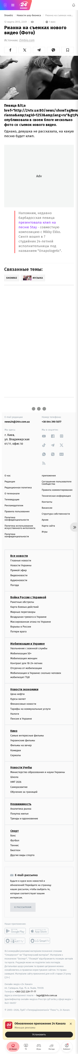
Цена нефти (17, 694)
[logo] (23, 5)
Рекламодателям (14, 505)
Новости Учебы (21, 767)
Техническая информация (56, 496)
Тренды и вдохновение (24, 818)
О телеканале (12, 493)
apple (40, 931)
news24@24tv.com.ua (17, 421)
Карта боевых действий (24, 606)
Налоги (14, 713)
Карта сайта (48, 526)
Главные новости (20, 560)
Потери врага (18, 631)
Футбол (14, 840)
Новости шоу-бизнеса (29, 15)
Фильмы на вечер (21, 745)
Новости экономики (24, 689)
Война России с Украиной (28, 597)
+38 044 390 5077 (51, 421)
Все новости (19, 556)
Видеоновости (19, 575)
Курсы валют (18, 698)
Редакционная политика (18, 488)
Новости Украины (21, 565)
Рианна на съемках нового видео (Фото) (59, 15)
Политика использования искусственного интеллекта (20, 527)
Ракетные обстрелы (22, 602)
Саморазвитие (19, 787)
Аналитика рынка (20, 808)
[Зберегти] (67, 50)
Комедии (15, 750)
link (44, 436)
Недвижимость (20, 804)
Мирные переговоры (22, 612)
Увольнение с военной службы (28, 648)
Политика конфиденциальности (17, 518)
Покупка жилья (19, 813)
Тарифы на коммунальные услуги (30, 708)
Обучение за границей (23, 791)
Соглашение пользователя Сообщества (56, 483)
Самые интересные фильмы (27, 735)
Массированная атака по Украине (30, 621)
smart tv (15, 941)
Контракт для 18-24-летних (26, 663)
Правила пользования (17, 511)
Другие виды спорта (22, 855)
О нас (8, 476)
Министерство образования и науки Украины (37, 772)
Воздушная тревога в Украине (28, 616)
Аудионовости (18, 580)
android (15, 931)
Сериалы (15, 755)
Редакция (10, 482)
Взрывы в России (20, 626)
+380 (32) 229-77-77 (25, 991)
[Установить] (39, 1029)
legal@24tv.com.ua (46, 995)
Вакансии (47, 508)
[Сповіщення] (73, 5)
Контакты (47, 502)
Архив (45, 520)
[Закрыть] (70, 1023)
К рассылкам (22, 907)
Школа (14, 777)
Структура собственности (56, 514)
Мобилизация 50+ (20, 653)
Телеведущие (12, 499)
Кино (13, 731)
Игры (45, 532)
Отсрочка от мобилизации (26, 668)
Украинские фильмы (22, 740)
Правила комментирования (57, 490)
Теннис (14, 845)
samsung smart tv (40, 941)
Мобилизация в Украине (27, 644)
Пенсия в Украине (21, 718)
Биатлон (15, 850)
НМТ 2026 (15, 782)
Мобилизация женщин (23, 658)
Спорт (14, 831)
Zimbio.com (26, 40)
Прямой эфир (18, 570)
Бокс (13, 835)
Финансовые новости (23, 704)
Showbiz (9, 15)
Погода (14, 585)
